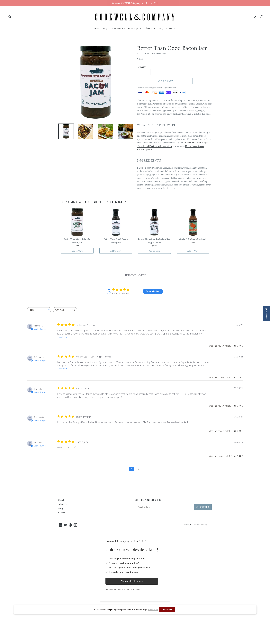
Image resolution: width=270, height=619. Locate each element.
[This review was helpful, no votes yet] (235, 345)
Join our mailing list (148, 499)
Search (61, 499)
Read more (63, 337)
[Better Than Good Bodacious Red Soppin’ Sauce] (154, 222)
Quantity (142, 66)
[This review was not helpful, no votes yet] (240, 345)
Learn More (153, 609)
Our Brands (117, 28)
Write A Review (152, 291)
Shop (105, 28)
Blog (161, 28)
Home (96, 28)
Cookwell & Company (198, 524)
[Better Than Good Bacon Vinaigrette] (115, 222)
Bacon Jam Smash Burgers (197, 142)
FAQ (60, 508)
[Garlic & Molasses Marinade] (193, 222)
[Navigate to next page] (145, 469)
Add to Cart (77, 251)
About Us (149, 28)
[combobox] (39, 309)
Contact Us (171, 28)
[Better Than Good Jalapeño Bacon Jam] (77, 222)
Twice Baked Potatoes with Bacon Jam (154, 145)
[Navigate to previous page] (125, 469)
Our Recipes (134, 28)
